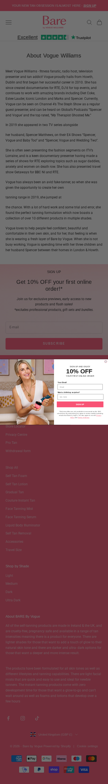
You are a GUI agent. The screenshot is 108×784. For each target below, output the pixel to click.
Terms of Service (83, 417)
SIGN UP (80, 404)
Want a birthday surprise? (69, 392)
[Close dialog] (105, 361)
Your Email (62, 382)
